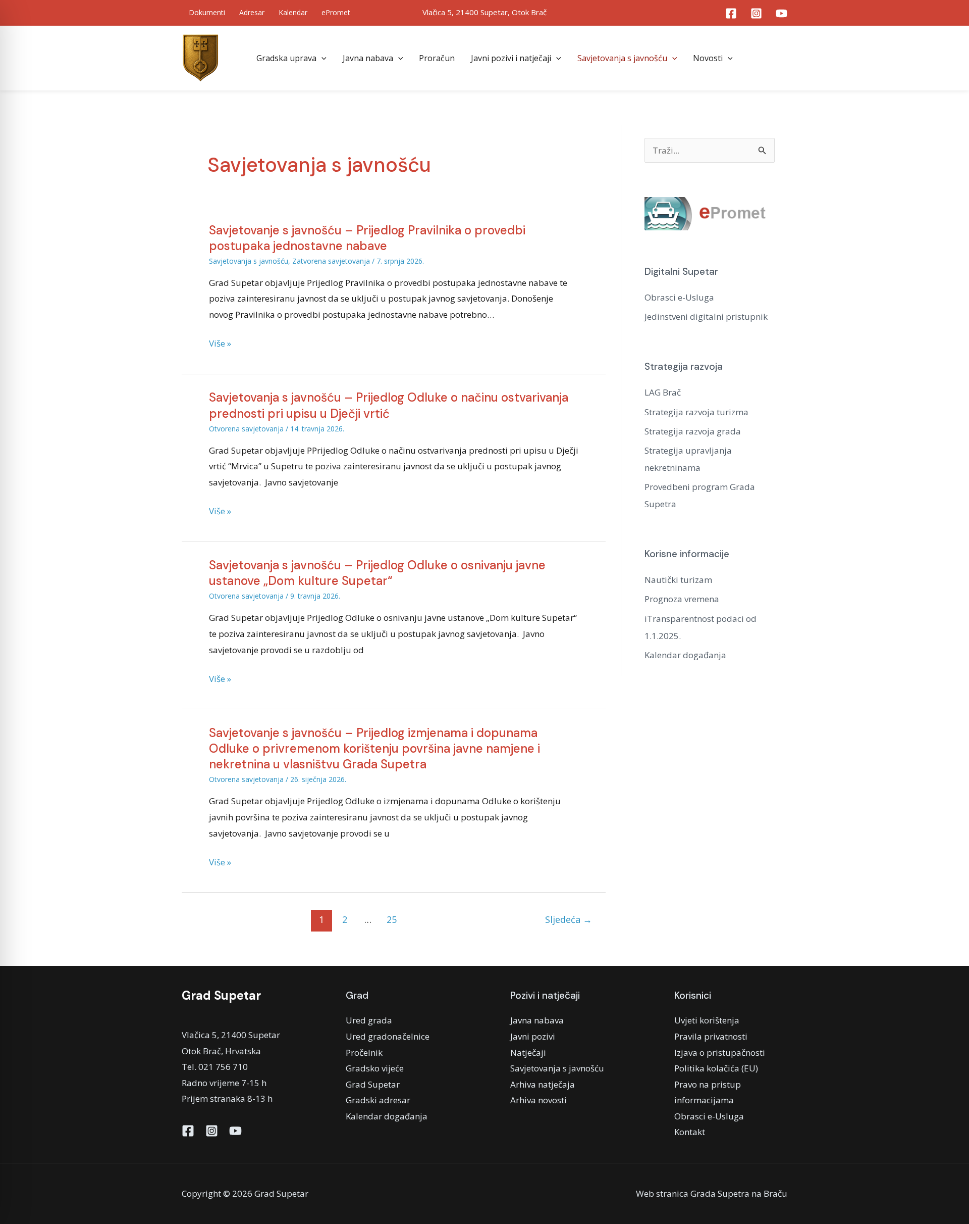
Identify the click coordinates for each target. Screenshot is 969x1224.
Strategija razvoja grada (692, 431)
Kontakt (689, 1132)
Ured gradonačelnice (387, 1036)
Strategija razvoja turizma (696, 412)
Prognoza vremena (681, 599)
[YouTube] (781, 13)
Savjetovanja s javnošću (622, 58)
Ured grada (369, 1020)
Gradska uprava (286, 58)
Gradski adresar (378, 1100)
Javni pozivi (532, 1036)
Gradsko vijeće (375, 1068)
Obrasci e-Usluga (679, 297)
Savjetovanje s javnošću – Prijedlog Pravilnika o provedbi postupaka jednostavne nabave (367, 238)
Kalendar (293, 12)
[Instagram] (756, 13)
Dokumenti (207, 12)
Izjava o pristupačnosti (719, 1052)
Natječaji (528, 1052)
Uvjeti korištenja (706, 1020)
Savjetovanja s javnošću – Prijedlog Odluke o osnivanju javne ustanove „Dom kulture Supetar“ (377, 573)
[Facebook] (731, 13)
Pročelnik (364, 1052)
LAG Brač (662, 392)
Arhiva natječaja (542, 1084)
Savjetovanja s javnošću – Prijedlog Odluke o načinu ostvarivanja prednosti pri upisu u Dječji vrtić (388, 405)
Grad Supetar (373, 1084)
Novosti (708, 58)
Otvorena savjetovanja (246, 428)
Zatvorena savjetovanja (331, 261)
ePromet (335, 12)
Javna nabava (368, 58)
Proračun (437, 58)
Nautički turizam (678, 579)
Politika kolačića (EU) (716, 1068)
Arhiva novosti (538, 1100)
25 (392, 919)
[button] (321, 58)
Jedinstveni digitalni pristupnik (706, 316)
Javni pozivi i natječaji (511, 58)
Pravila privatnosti (710, 1036)
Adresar (251, 12)
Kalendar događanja (685, 655)
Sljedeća (568, 919)
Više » (220, 343)
